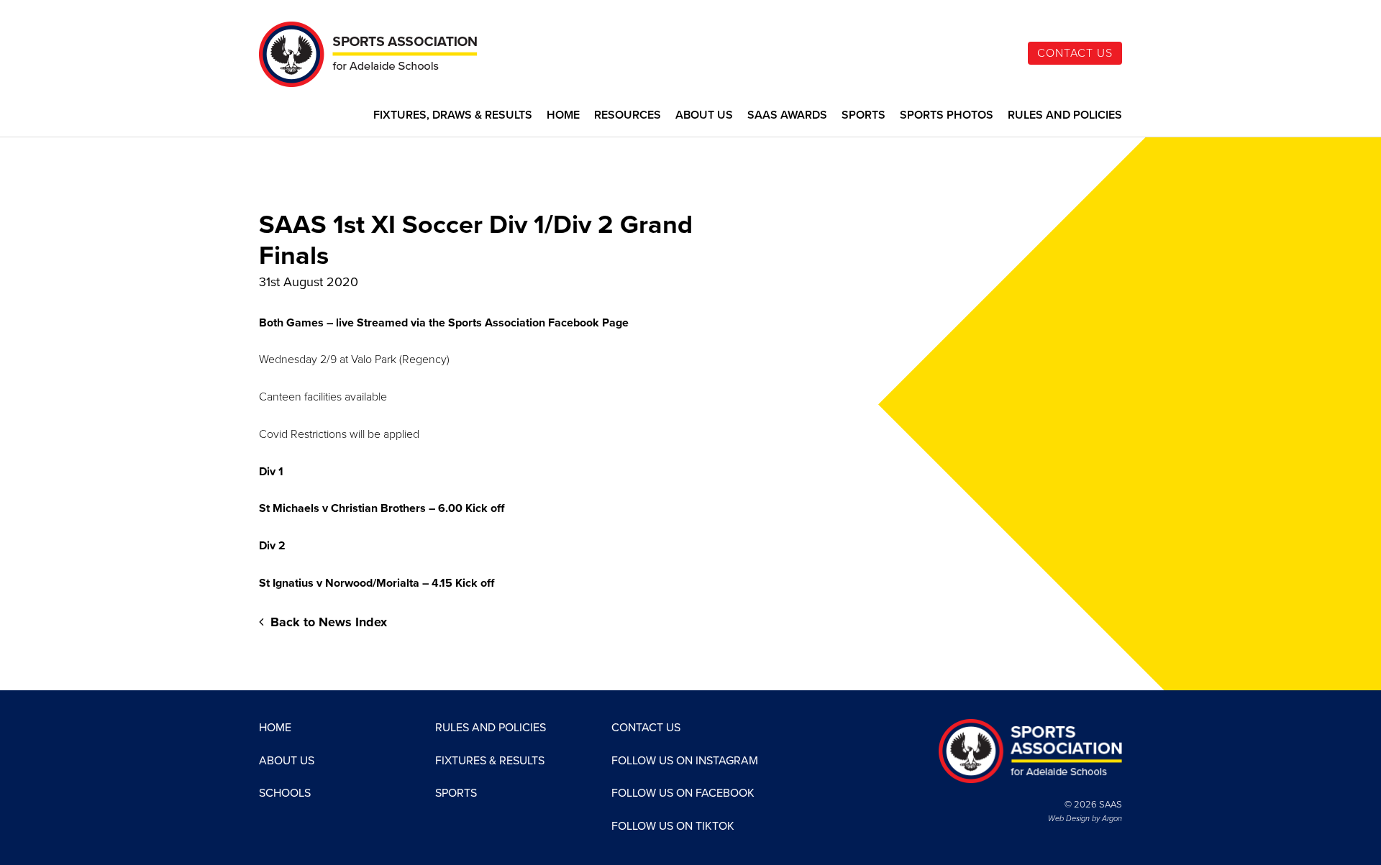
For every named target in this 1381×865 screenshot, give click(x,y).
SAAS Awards (787, 115)
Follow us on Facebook (683, 793)
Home (563, 115)
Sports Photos (946, 115)
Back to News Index (327, 622)
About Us (704, 115)
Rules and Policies (1065, 115)
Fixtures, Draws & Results (452, 115)
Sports (863, 115)
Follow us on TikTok (672, 826)
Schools (285, 793)
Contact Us (1075, 53)
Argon (1112, 818)
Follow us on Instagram (684, 761)
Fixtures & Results (489, 761)
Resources (627, 115)
